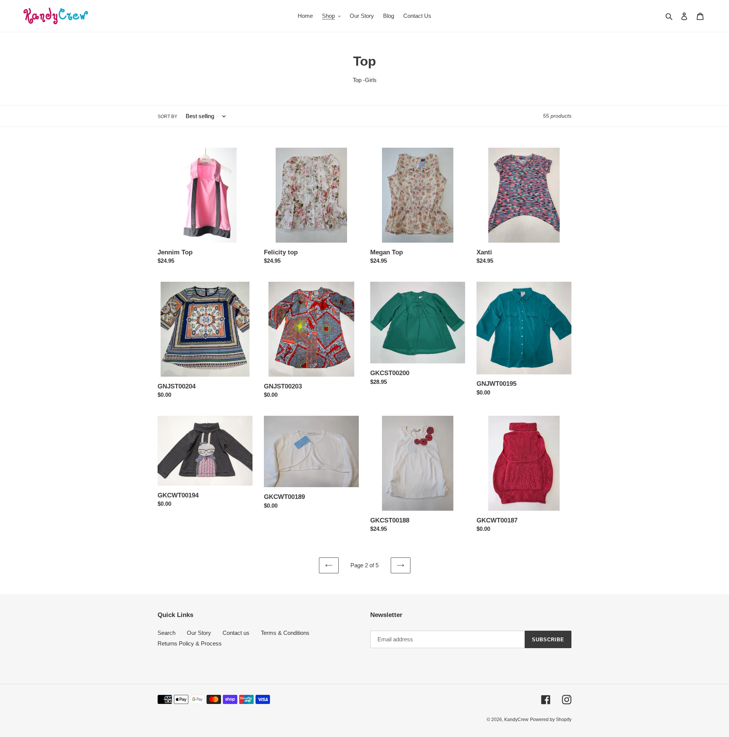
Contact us (235, 633)
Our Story (199, 633)
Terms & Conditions (285, 633)
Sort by (167, 116)
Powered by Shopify (550, 719)
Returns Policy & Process (190, 643)
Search (166, 633)
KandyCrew (516, 719)
